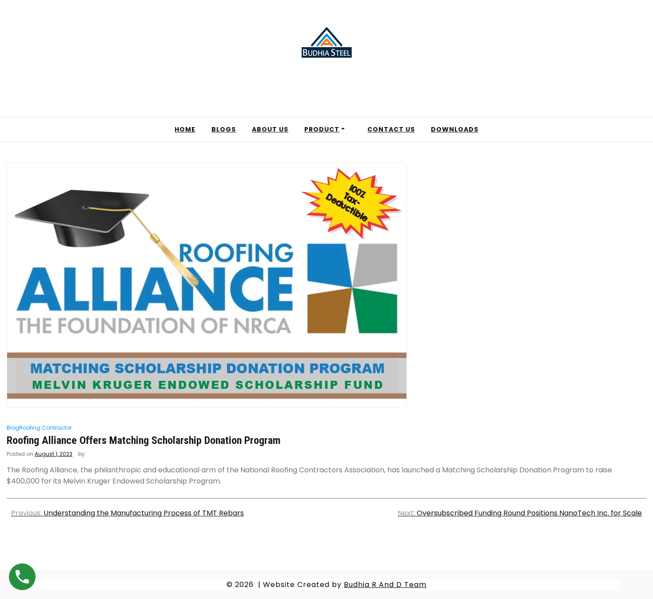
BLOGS (223, 129)
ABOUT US (270, 129)
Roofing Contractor (45, 427)
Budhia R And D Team (385, 584)
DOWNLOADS (454, 129)
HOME (185, 129)
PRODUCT (321, 129)
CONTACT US (391, 129)
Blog (13, 427)
